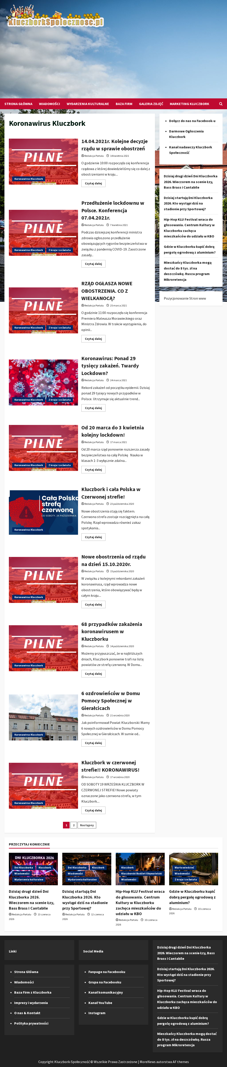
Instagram (97, 1013)
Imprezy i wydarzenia (31, 1002)
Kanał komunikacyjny (105, 992)
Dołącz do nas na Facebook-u (192, 121)
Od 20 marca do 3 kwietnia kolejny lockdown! (43, 448)
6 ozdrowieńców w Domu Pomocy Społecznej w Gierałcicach (43, 717)
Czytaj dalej (95, 184)
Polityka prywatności (31, 1023)
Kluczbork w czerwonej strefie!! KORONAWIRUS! (43, 786)
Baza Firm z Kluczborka (32, 992)
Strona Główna (18, 103)
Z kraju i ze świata (60, 250)
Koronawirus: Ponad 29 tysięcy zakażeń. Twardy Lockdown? (43, 382)
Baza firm (124, 103)
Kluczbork (45, 867)
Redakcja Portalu (94, 155)
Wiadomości (49, 103)
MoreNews (148, 1061)
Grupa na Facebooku (104, 982)
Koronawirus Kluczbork (28, 178)
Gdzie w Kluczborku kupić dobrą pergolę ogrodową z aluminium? (192, 897)
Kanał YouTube (100, 1002)
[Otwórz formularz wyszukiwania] (221, 103)
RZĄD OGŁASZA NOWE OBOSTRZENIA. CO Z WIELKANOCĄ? (43, 310)
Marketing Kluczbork (189, 103)
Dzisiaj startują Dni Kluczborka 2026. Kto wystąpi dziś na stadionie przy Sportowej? (188, 203)
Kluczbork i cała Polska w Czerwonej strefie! (43, 512)
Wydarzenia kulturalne (88, 103)
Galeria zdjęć (151, 103)
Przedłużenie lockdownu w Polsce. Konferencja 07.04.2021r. (43, 233)
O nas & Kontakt (27, 1013)
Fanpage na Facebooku (106, 971)
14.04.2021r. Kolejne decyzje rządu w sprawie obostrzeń (43, 162)
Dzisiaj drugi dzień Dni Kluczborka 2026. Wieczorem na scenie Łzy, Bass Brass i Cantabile (190, 181)
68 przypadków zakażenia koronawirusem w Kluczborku (43, 648)
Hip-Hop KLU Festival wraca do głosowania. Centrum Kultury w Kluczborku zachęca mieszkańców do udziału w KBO (140, 902)
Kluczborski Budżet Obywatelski (141, 873)
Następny (87, 825)
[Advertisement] (112, 61)
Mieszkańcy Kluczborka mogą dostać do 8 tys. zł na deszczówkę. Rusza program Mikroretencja (187, 1039)
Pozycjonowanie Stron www (185, 298)
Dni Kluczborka (23, 867)
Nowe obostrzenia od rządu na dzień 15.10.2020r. (43, 580)
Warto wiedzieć (184, 867)
